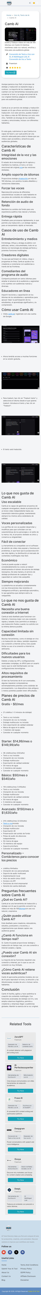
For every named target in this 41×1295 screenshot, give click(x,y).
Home (9, 15)
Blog (3, 1280)
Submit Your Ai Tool (9, 1269)
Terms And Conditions (29, 1265)
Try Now (9, 73)
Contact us (6, 1276)
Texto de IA (24, 15)
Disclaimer (24, 1280)
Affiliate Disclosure (28, 1276)
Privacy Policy (26, 1269)
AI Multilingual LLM (19, 57)
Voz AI (16, 15)
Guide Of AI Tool (33, 1291)
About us (5, 1272)
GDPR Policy (25, 1272)
